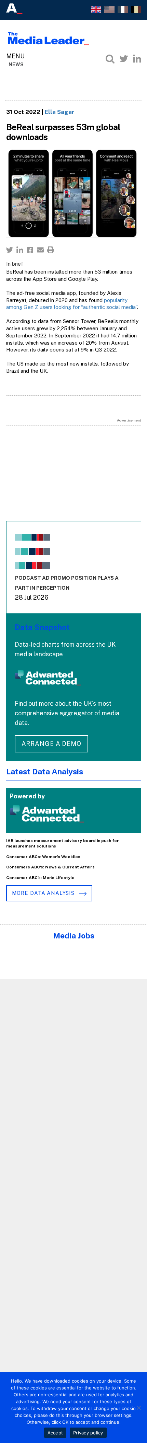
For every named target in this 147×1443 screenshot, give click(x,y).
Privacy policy (88, 1432)
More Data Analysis (44, 893)
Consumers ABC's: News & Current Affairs (50, 867)
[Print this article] (50, 249)
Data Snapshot (42, 627)
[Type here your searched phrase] (110, 59)
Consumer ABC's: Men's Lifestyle (40, 877)
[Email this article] (40, 249)
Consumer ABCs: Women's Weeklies (43, 856)
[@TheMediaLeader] (123, 59)
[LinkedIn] (137, 59)
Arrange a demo (52, 743)
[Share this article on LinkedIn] (19, 249)
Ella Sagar (59, 111)
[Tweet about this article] (9, 249)
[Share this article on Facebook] (30, 249)
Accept (55, 1432)
